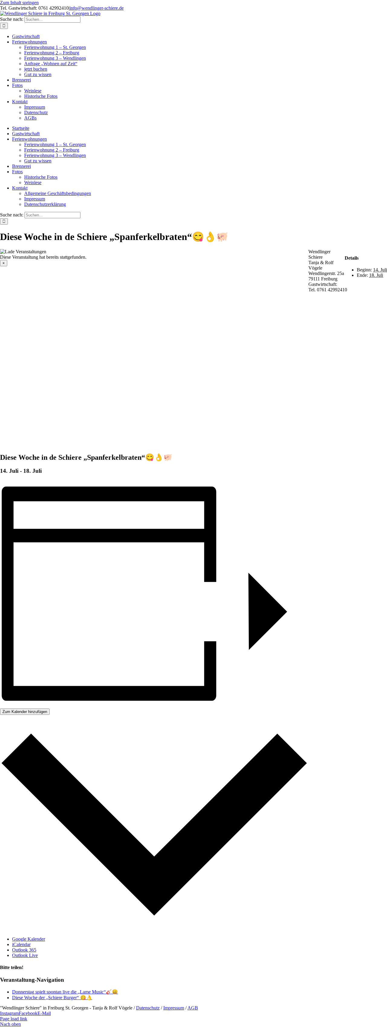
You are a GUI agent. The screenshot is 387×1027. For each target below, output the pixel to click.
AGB (192, 1007)
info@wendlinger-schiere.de (97, 8)
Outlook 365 (24, 949)
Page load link (13, 1018)
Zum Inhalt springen (19, 2)
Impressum (173, 1007)
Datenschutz (148, 1007)
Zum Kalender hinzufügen (24, 711)
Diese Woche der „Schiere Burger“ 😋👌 (52, 997)
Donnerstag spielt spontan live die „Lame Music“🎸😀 (65, 991)
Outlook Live (25, 955)
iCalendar (21, 944)
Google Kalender (28, 939)
